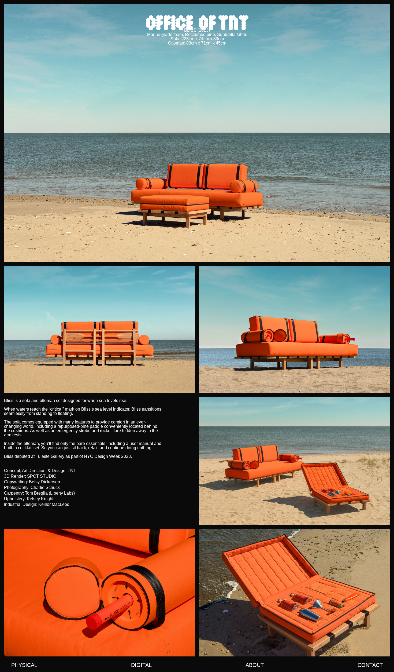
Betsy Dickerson (44, 482)
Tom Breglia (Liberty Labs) (50, 493)
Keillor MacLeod (53, 504)
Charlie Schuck (45, 487)
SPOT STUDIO (41, 476)
